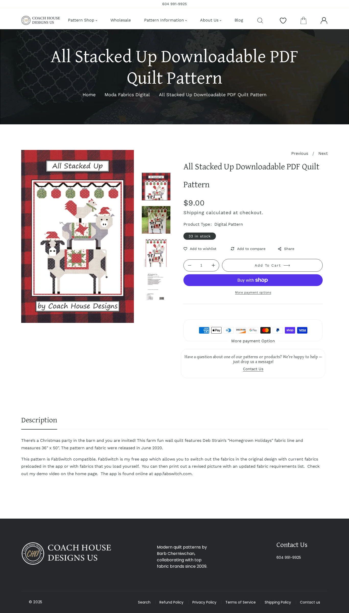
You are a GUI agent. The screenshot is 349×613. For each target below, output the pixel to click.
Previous (299, 153)
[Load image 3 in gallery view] (156, 253)
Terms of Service (240, 602)
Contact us (310, 602)
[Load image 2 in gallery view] (156, 220)
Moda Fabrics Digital (127, 94)
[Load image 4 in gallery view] (156, 286)
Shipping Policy (278, 602)
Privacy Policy (204, 602)
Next (323, 153)
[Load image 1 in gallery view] (156, 186)
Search (144, 602)
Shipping (193, 212)
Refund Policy (171, 602)
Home (89, 94)
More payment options (253, 292)
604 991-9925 (288, 557)
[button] (303, 20)
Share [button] (289, 249)
